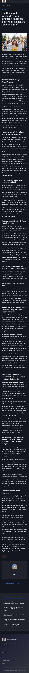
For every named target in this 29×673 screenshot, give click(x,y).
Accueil (3, 5)
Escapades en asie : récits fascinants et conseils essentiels (13, 614)
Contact (4, 663)
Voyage (8, 5)
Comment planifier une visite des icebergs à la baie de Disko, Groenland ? (14, 602)
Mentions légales (6, 660)
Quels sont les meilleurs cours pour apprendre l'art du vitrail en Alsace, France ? (13, 608)
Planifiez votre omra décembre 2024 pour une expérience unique (13, 625)
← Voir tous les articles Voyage (10, 583)
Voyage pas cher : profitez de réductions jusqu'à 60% (14, 620)
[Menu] (25, 1)
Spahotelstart (12, 639)
